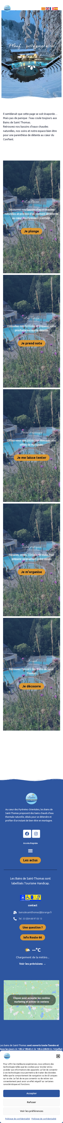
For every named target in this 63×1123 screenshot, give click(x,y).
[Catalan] (43, 8)
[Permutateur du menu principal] (31, 8)
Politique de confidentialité (17, 1119)
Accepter (31, 1093)
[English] (48, 8)
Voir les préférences (31, 1111)
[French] (52, 8)
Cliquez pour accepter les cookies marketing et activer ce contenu (31, 1000)
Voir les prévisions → (32, 963)
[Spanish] (56, 8)
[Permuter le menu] (30, 850)
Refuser (31, 1102)
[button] (58, 1056)
